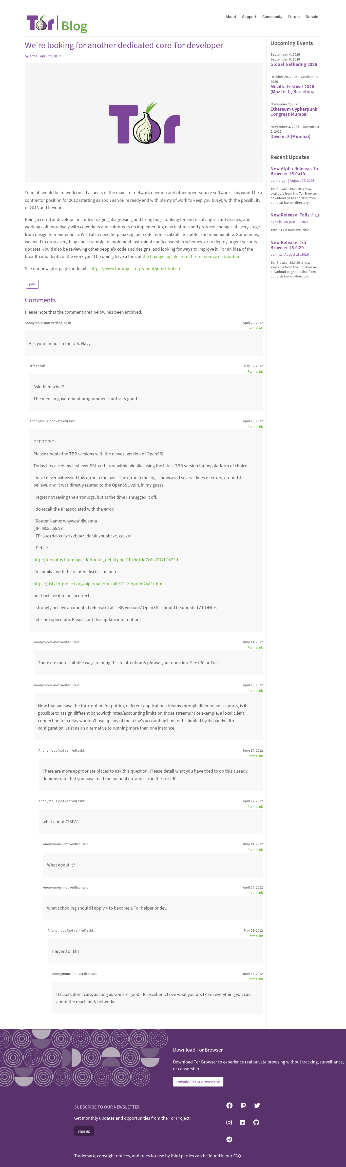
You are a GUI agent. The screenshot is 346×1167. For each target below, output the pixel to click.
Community (272, 16)
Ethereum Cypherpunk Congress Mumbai (294, 111)
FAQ (237, 1156)
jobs (32, 284)
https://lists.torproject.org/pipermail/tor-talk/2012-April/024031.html (99, 584)
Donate (312, 16)
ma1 (278, 254)
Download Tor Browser (196, 1081)
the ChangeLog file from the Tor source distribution (191, 256)
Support (249, 16)
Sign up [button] (84, 1131)
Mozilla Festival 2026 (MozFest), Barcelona (293, 89)
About (231, 16)
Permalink (255, 328)
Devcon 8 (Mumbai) (291, 136)
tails (278, 221)
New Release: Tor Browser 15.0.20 (289, 244)
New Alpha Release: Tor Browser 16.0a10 (295, 171)
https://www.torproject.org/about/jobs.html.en (135, 268)
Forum (294, 16)
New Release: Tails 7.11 (295, 215)
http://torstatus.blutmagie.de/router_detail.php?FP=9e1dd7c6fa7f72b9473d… (107, 559)
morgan (281, 180)
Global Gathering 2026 (294, 64)
